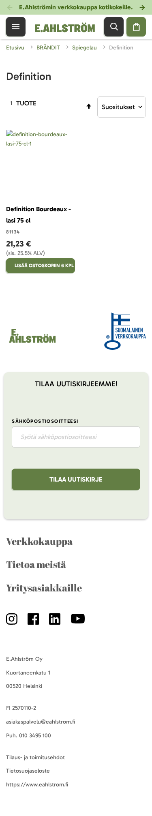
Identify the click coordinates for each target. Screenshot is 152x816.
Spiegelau (85, 47)
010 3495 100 (35, 735)
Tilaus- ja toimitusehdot (35, 757)
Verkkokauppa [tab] (39, 541)
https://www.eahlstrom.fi (37, 784)
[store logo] (32, 342)
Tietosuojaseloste (28, 770)
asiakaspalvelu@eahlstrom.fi (40, 721)
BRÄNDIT (49, 47)
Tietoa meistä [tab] (36, 564)
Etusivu (16, 47)
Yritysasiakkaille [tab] (44, 588)
